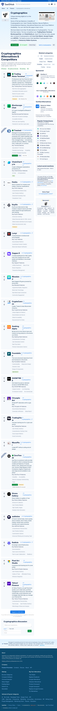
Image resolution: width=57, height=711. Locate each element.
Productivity (16, 699)
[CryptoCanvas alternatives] (9, 302)
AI (38, 56)
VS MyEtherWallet (44, 138)
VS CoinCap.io (43, 159)
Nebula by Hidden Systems (28, 40)
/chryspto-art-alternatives (9, 396)
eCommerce (38, 699)
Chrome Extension (7, 679)
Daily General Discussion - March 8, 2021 (45, 169)
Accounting (30, 699)
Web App (48, 67)
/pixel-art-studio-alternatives (10, 559)
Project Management (7, 701)
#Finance (3, 68)
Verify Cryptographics (45, 45)
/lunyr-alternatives (7, 231)
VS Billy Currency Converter (43, 153)
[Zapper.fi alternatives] (9, 254)
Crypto (41, 58)
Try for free (15, 155)
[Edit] (53, 45)
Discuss (22, 667)
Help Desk (8, 699)
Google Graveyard (34, 686)
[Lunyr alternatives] (9, 234)
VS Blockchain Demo (45, 143)
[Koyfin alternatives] (9, 205)
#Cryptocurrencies (13, 68)
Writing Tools (49, 699)
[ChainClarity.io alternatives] (9, 162)
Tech (53, 64)
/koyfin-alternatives (7, 203)
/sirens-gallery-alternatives (9, 491)
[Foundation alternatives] (9, 354)
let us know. (44, 185)
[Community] (51, 4)
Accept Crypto (48, 36)
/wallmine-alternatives (8, 514)
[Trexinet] (9, 131)
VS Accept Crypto (44, 131)
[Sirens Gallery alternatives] (9, 494)
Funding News (6, 684)
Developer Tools (15, 697)
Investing (39, 64)
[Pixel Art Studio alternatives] (9, 561)
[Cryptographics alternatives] (5, 15)
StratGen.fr (45, 206)
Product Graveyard (34, 684)
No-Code (6, 697)
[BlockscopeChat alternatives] (9, 106)
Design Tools (42, 61)
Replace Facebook (34, 677)
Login (55, 0)
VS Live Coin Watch (45, 129)
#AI (28, 68)
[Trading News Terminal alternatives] (9, 74)
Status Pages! (5, 681)
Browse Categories (7, 674)
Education (33, 701)
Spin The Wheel (49, 705)
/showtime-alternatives (8, 376)
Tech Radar (32, 674)
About (27, 667)
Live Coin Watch (37, 36)
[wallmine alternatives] (9, 517)
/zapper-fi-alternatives (8, 251)
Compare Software (7, 677)
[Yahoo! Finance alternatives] (9, 583)
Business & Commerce (49, 56)
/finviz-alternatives (7, 180)
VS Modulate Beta (44, 156)
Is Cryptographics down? (46, 193)
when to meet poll (13, 707)
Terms (18, 705)
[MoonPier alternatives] (9, 443)
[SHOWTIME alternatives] (9, 379)
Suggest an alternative (18, 612)
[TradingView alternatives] (9, 418)
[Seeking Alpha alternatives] (9, 327)
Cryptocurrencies (48, 58)
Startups (19, 0)
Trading (43, 67)
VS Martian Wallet (44, 145)
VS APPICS (42, 133)
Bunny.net (33, 705)
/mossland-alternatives (8, 275)
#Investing (22, 68)
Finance (50, 61)
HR (43, 699)
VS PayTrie (42, 140)
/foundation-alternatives (9, 351)
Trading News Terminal (44, 32)
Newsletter (5, 689)
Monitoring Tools (19, 701)
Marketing (23, 699)
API (31, 667)
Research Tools (47, 64)
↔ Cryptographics (29, 75)
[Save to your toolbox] (5, 20)
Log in (5, 628)
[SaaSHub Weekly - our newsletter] (49, 4)
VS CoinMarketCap (44, 147)
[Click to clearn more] (28, 644)
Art (41, 56)
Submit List (5, 686)
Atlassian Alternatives (35, 681)
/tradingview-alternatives (9, 416)
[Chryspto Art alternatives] (9, 398)
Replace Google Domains (36, 689)
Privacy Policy (11, 705)
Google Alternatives (34, 679)
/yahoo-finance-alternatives (10, 581)
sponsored (42, 645)
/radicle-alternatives (8, 540)
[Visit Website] (27, 77)
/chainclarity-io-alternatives (10, 160)
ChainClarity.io (29, 34)
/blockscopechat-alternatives (10, 103)
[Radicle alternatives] (9, 543)
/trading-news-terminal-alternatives (12, 72)
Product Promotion (7, 667)
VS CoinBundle (43, 136)
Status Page (32, 45)
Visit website (15, 45)
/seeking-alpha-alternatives (10, 324)
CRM (3, 699)
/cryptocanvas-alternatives (9, 300)
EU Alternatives (33, 691)
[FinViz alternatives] (9, 183)
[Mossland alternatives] (9, 277)
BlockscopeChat (16, 34)
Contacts (16, 667)
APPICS (15, 38)
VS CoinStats (43, 150)
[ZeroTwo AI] (9, 456)
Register (50, 0)
